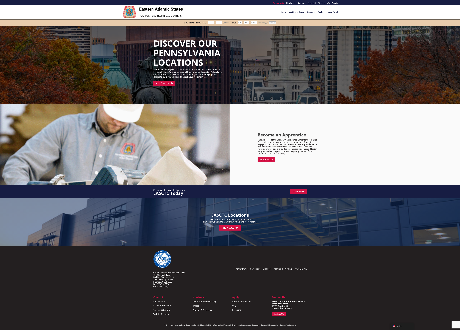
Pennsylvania (278, 3)
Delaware (301, 3)
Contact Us (279, 314)
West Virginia (332, 3)
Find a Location (230, 228)
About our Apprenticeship (204, 301)
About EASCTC (159, 301)
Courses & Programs (202, 310)
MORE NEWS (298, 191)
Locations (236, 310)
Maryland (312, 3)
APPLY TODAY (266, 159)
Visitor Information (162, 305)
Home (283, 12)
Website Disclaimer (162, 314)
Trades (196, 306)
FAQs (234, 305)
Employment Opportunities (241, 325)
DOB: (234, 23)
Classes (310, 12)
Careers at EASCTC (161, 310)
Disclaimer (255, 325)
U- (206, 23)
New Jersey (290, 3)
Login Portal (333, 12)
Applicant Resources (241, 301)
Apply (320, 12)
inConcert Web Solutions (287, 325)
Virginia (321, 3)
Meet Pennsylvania (296, 12)
